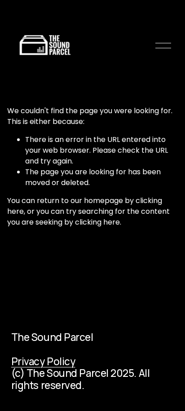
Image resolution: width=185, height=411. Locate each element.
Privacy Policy (43, 361)
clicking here (97, 222)
